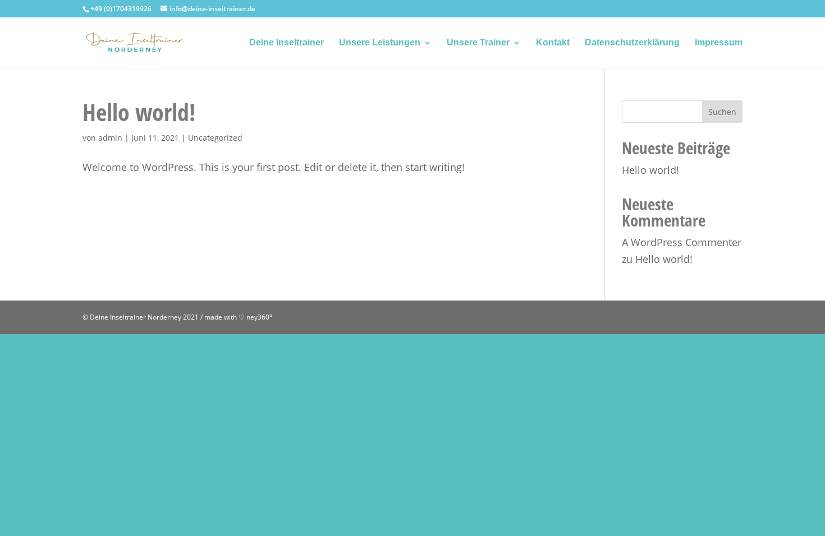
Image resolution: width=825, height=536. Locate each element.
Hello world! (138, 112)
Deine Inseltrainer (286, 43)
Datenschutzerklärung (632, 43)
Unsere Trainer (478, 43)
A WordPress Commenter (681, 242)
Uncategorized (215, 137)
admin (110, 137)
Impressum (718, 43)
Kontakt (553, 43)
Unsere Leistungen (379, 43)
